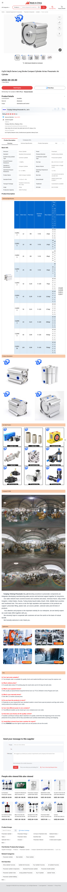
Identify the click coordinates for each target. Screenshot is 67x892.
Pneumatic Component (29, 12)
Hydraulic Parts (5, 839)
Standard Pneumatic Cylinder (30, 869)
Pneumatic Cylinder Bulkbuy (10, 876)
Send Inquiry (17, 88)
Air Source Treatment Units (40, 834)
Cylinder (38, 12)
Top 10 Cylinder (40, 873)
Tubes (3, 837)
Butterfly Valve (37, 837)
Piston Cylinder (44, 12)
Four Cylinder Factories (39, 865)
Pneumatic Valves (22, 837)
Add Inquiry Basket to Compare (34, 63)
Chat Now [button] (51, 88)
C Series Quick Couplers (55, 839)
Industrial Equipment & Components (14, 12)
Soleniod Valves (53, 834)
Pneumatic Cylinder (6, 834)
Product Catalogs (24, 830)
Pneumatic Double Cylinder (48, 869)
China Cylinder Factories (9, 865)
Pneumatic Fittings (22, 834)
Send (15, 767)
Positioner (52, 837)
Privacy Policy (58, 885)
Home (3, 12)
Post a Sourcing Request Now (48, 767)
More (3, 879)
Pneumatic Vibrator (38, 839)
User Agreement (42, 885)
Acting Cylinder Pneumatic (26, 873)
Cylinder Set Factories (24, 865)
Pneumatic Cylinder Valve (9, 873)
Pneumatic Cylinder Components (11, 869)
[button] (60, 143)
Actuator (20, 839)
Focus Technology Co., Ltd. (23, 885)
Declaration (50, 885)
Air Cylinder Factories (53, 865)
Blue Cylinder (19, 857)
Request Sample (28, 91)
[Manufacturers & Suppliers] (33, 2)
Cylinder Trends (51, 873)
